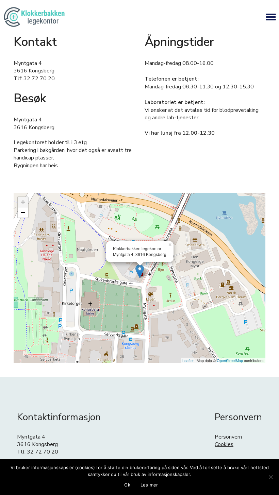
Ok (127, 485)
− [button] (23, 212)
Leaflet (188, 360)
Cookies (224, 444)
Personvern (228, 437)
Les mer (149, 485)
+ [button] (23, 202)
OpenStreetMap (230, 360)
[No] (270, 477)
